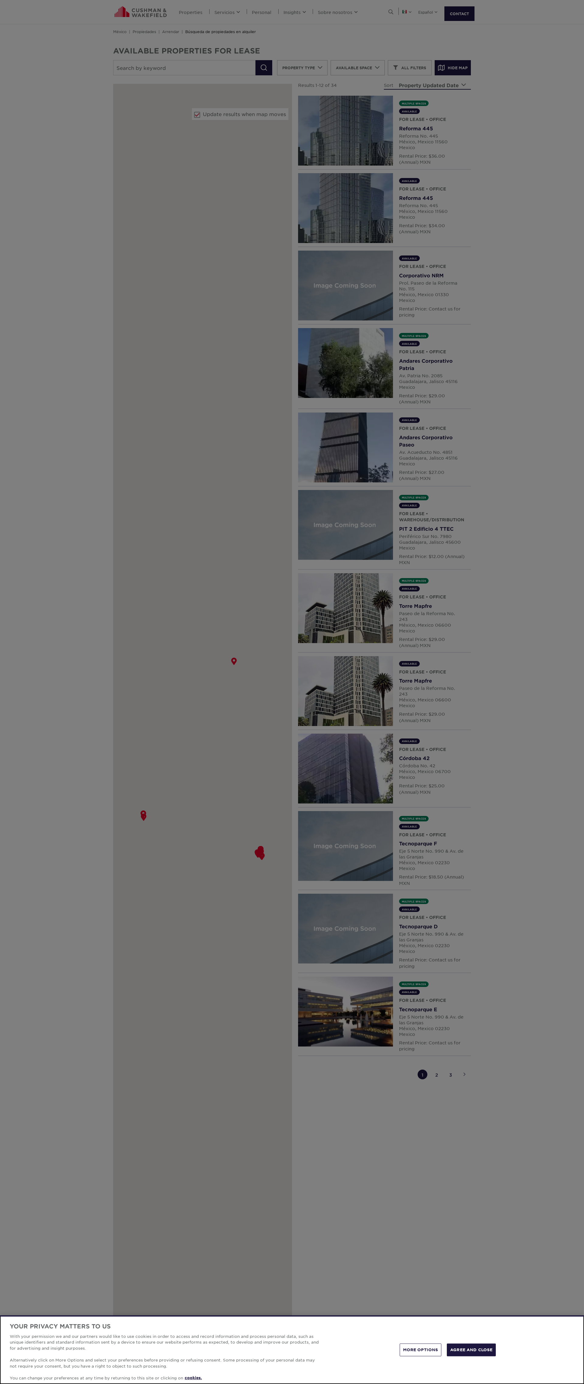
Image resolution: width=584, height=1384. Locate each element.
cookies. (193, 1377)
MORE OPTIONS (420, 1349)
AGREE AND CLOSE (471, 1349)
